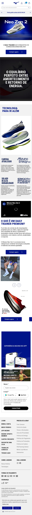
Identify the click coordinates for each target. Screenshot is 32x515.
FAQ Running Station (23, 447)
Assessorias (20, 452)
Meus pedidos (6, 427)
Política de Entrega (22, 436)
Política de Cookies (22, 444)
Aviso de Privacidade (23, 433)
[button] (8, 511)
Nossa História (5, 464)
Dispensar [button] (17, 508)
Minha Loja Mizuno (22, 450)
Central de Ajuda (21, 427)
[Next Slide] (30, 13)
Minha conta (6, 424)
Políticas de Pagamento (23, 438)
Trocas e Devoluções (22, 430)
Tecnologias (4, 467)
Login (3, 421)
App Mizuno (5, 431)
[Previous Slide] (2, 13)
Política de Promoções (23, 441)
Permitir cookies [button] (7, 508)
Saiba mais (5, 504)
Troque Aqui (5, 453)
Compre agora (13, 52)
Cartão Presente (7, 439)
